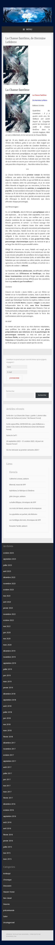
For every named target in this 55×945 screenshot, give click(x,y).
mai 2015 (6, 853)
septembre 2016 (9, 816)
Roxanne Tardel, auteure (18, 526)
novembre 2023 (9, 584)
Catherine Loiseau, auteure (19, 479)
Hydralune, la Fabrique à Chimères (21, 491)
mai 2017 (6, 786)
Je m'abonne (14, 378)
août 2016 (7, 822)
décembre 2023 (9, 577)
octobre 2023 (8, 590)
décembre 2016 (9, 804)
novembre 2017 (9, 749)
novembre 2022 (9, 614)
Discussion (7, 886)
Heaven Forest (8, 892)
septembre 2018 (9, 700)
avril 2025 (7, 571)
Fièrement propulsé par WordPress (17, 934)
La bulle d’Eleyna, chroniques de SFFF (22, 502)
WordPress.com (11, 936)
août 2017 (7, 767)
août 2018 (7, 706)
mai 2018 (6, 724)
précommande (8, 910)
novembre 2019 (9, 657)
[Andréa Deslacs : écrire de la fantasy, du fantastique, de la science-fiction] (27, 22)
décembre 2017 (9, 743)
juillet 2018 (7, 712)
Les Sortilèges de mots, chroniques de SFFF (25, 520)
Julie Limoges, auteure (17, 496)
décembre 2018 (9, 694)
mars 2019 (7, 681)
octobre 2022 (8, 620)
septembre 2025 (9, 559)
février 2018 (8, 737)
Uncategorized (8, 922)
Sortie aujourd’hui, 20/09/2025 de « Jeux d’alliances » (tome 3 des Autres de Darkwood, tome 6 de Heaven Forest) (25, 426)
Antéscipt (6, 874)
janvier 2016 (8, 841)
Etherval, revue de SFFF (17, 485)
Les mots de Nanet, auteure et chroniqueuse (25, 508)
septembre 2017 (9, 761)
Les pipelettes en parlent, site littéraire (23, 514)
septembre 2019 (9, 663)
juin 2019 (7, 675)
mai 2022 (6, 626)
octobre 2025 (8, 553)
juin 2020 (7, 633)
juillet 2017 (7, 773)
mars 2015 (7, 859)
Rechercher (10, 391)
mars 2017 (7, 792)
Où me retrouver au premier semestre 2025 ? (22, 450)
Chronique (7, 880)
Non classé (7, 898)
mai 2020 (6, 639)
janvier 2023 (8, 608)
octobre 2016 (8, 810)
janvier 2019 (8, 688)
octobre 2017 (8, 755)
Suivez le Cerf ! (11, 435)
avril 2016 (7, 828)
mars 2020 (7, 645)
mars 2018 (7, 730)
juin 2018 (7, 718)
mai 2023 (6, 596)
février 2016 (8, 835)
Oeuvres (6, 904)
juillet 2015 (7, 847)
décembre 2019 (9, 651)
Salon (5, 916)
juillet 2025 (7, 565)
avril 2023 (7, 602)
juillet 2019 (7, 669)
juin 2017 (7, 779)
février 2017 (8, 798)
